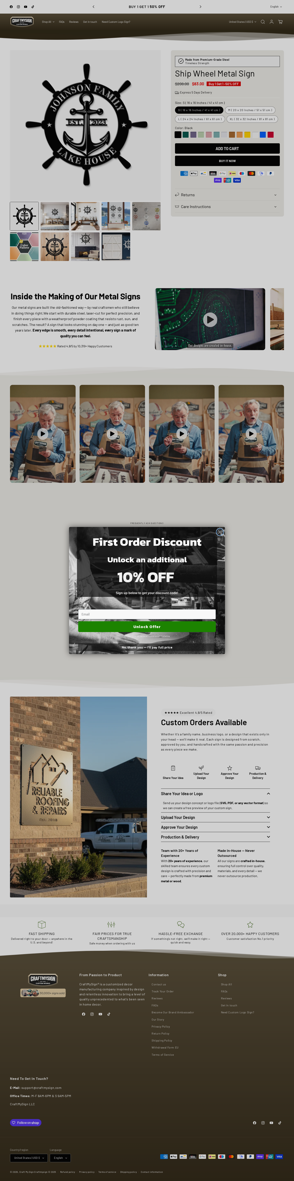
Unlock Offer (147, 627)
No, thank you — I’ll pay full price (147, 647)
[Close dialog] (219, 532)
